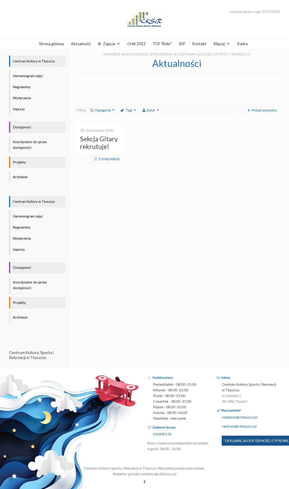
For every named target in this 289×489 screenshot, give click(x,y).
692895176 (162, 434)
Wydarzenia (22, 98)
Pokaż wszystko (264, 110)
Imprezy (19, 109)
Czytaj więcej (109, 158)
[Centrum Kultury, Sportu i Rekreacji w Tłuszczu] (144, 19)
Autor (150, 110)
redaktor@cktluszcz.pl (239, 417)
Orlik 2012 (136, 43)
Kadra (242, 43)
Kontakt (199, 43)
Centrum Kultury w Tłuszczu (34, 61)
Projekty (19, 162)
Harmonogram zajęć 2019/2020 (255, 11)
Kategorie (103, 110)
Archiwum (20, 177)
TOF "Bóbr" (162, 43)
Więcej (219, 43)
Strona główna (51, 43)
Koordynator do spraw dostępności (30, 144)
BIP (182, 43)
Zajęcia (109, 43)
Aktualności (81, 43)
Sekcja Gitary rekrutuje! (99, 142)
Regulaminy (21, 87)
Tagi (129, 110)
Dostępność (22, 127)
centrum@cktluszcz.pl (239, 426)
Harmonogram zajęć (28, 76)
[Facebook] (144, 482)
